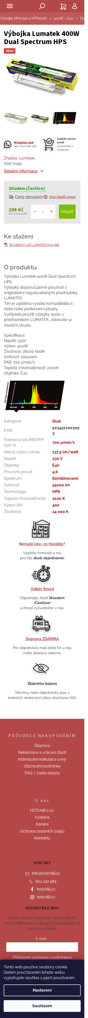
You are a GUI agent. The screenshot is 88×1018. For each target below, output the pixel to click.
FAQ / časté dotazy (42, 773)
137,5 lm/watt (65, 452)
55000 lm (61, 485)
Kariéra (42, 824)
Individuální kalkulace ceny (42, 759)
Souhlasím (42, 1006)
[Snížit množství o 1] (35, 212)
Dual (56, 421)
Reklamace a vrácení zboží (42, 752)
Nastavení (42, 990)
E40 (55, 465)
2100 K (58, 498)
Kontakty (42, 838)
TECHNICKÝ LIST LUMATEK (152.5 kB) (34, 245)
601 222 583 (45, 881)
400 (55, 505)
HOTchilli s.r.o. (42, 810)
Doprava (42, 745)
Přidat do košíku (67, 212)
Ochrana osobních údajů (42, 831)
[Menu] (10, 6)
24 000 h (60, 511)
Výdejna (42, 817)
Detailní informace (20, 171)
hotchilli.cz (46, 889)
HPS (56, 491)
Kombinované (65, 478)
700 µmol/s (63, 442)
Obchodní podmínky (42, 766)
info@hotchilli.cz (46, 873)
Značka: (19, 158)
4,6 (55, 471)
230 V (57, 458)
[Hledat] (42, 6)
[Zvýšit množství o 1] (51, 212)
